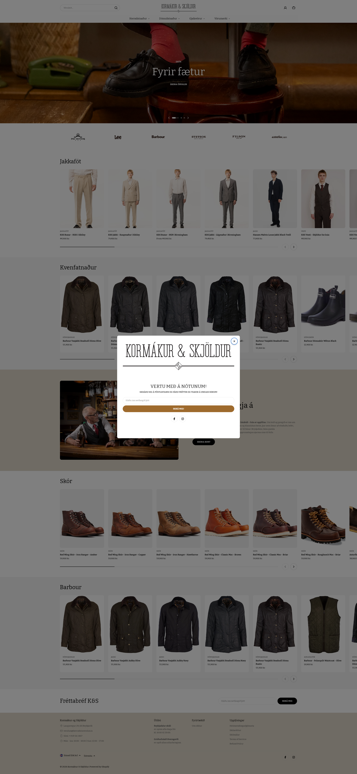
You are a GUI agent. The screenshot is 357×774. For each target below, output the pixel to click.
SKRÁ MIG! (317, 758)
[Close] (352, 711)
